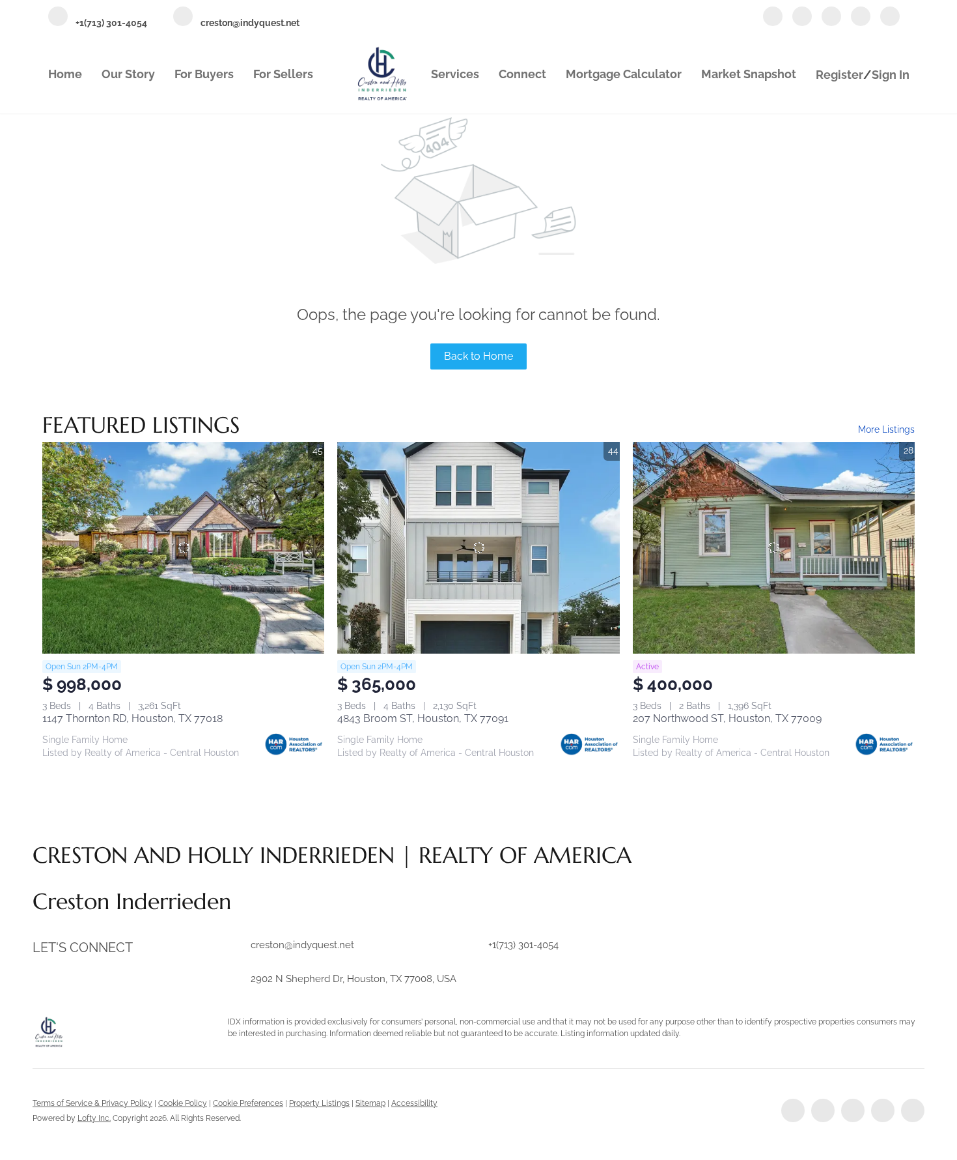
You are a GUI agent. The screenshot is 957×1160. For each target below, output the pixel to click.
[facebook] (773, 18)
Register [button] (839, 74)
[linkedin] (802, 18)
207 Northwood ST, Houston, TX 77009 (727, 718)
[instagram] (831, 18)
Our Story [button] (128, 74)
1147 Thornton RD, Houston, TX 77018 (132, 718)
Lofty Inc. (94, 1118)
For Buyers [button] (204, 74)
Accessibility (414, 1103)
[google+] (890, 18)
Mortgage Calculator (624, 74)
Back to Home (478, 356)
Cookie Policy (182, 1103)
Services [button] (455, 74)
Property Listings (319, 1103)
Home (65, 74)
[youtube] (860, 18)
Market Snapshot (748, 74)
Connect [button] (522, 74)
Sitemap (370, 1103)
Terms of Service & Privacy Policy (92, 1103)
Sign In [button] (890, 74)
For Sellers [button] (283, 74)
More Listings (886, 429)
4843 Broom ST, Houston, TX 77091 (422, 718)
